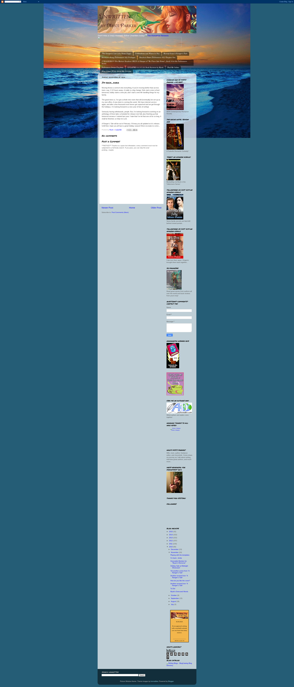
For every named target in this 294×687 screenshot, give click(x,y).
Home (132, 207)
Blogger (171, 681)
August (173, 601)
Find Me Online (173, 67)
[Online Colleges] (175, 428)
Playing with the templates (179, 555)
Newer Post (107, 207)
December (175, 549)
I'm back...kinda (176, 558)
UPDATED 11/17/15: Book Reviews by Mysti (145, 67)
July (172, 604)
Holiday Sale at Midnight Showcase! (179, 567)
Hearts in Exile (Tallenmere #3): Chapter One (157, 57)
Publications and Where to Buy (147, 54)
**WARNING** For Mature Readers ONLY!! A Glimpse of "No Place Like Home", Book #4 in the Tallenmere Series (144, 63)
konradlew (154, 681)
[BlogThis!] (130, 130)
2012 (171, 541)
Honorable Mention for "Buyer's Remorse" (178, 562)
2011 (171, 544)
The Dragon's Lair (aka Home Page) (116, 54)
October (174, 595)
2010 (171, 547)
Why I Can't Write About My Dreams (116, 71)
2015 (171, 531)
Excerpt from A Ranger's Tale (175, 54)
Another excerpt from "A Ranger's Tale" (179, 576)
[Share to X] (132, 130)
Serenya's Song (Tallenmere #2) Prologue (118, 57)
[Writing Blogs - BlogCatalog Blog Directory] (179, 665)
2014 (171, 535)
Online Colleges (175, 430)
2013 (171, 538)
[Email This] (128, 130)
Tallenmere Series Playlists (112, 67)
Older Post (156, 207)
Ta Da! (172, 588)
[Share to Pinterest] (136, 130)
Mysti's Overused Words (179, 591)
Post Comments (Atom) (120, 212)
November (175, 552)
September (175, 598)
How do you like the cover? (180, 581)
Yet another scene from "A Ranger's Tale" (179, 572)
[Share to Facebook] (134, 130)
